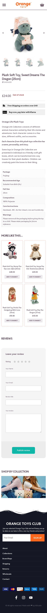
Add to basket (12, 277)
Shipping (6, 564)
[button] (4, 5)
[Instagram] (23, 597)
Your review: (10, 411)
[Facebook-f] (16, 597)
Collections (7, 553)
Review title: (10, 397)
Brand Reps (7, 558)
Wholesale (7, 574)
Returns (6, 569)
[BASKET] (42, 5)
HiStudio (38, 605)
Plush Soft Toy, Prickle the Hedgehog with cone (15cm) (12, 310)
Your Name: (9, 369)
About (5, 548)
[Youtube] (31, 597)
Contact (6, 579)
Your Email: (9, 383)
